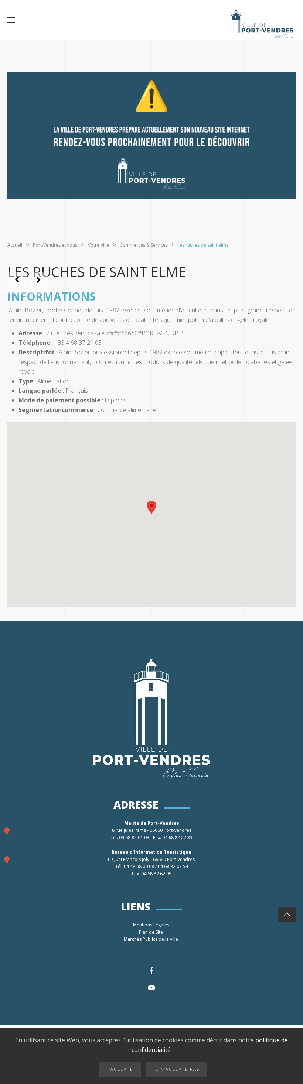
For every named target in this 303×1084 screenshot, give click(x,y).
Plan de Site (151, 932)
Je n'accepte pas (177, 1069)
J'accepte (120, 1069)
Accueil (14, 245)
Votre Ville (98, 245)
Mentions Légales (151, 925)
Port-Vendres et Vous (55, 245)
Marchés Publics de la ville (151, 939)
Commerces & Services (144, 245)
